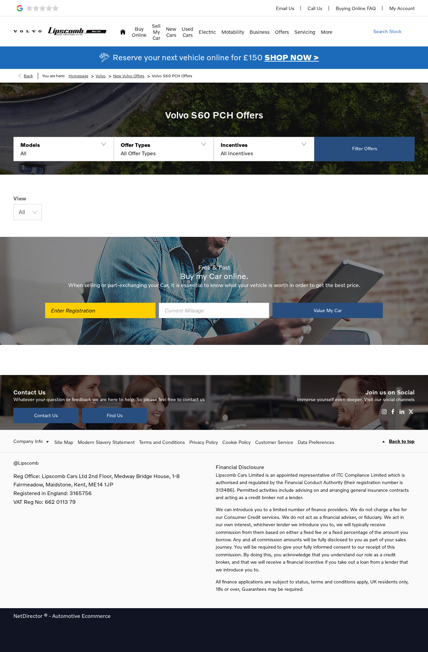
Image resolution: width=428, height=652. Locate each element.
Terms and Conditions (162, 442)
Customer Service (274, 442)
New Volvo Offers (128, 75)
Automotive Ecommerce (81, 616)
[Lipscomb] (77, 31)
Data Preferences (316, 442)
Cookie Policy (236, 442)
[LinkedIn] (402, 411)
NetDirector (28, 616)
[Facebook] (393, 411)
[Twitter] (411, 411)
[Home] (122, 31)
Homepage (78, 75)
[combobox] (27, 212)
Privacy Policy (203, 442)
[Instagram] (384, 411)
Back (28, 75)
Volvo (101, 75)
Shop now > (291, 57)
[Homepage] (27, 31)
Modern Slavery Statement (106, 442)
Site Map (63, 442)
